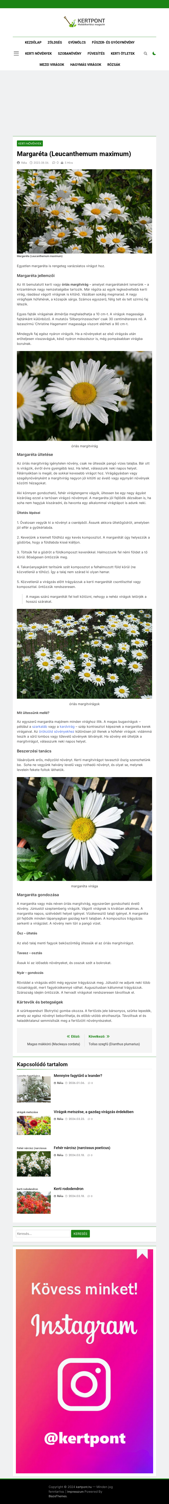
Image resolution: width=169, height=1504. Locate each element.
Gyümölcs (77, 42)
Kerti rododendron (68, 1189)
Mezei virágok (52, 65)
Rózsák (113, 65)
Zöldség (55, 42)
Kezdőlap (33, 42)
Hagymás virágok (85, 65)
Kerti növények (38, 54)
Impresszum (75, 1491)
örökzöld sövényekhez (56, 731)
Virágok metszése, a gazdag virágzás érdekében (94, 1112)
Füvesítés (96, 54)
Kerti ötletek (123, 54)
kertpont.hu (84, 1487)
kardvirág (67, 726)
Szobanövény (69, 54)
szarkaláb (39, 726)
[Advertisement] (84, 103)
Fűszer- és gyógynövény (113, 42)
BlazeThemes (58, 1496)
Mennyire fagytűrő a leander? (78, 1076)
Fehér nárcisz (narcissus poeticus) (82, 1148)
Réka (24, 163)
